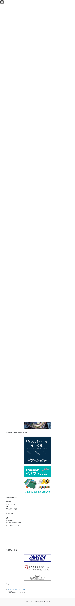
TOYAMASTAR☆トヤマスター (16, 589)
